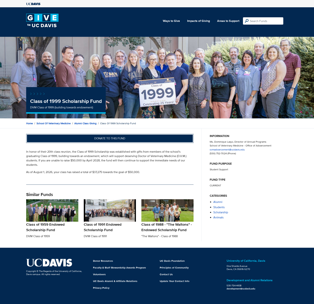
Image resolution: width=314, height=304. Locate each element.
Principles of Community (174, 267)
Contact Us (166, 274)
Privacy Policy (101, 288)
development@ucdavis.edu (241, 288)
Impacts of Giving (198, 21)
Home (29, 123)
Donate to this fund (109, 138)
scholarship (220, 212)
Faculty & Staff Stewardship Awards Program (119, 267)
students (219, 207)
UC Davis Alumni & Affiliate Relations (115, 281)
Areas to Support (228, 21)
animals (218, 217)
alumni (217, 202)
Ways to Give (171, 21)
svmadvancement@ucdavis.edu (227, 149)
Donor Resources (103, 261)
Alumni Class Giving (85, 123)
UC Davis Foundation (172, 261)
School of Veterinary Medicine (54, 123)
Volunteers (99, 274)
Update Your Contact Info (174, 281)
